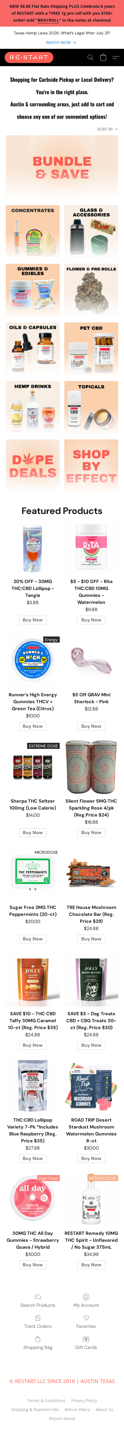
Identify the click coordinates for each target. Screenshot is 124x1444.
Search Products (37, 1305)
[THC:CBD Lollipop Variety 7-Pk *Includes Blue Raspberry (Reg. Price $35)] (33, 1086)
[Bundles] (62, 168)
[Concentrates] (33, 232)
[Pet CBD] (91, 349)
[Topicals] (91, 408)
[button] (30, 57)
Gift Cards (86, 1347)
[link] (62, 42)
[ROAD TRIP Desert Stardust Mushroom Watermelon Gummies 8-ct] (91, 1086)
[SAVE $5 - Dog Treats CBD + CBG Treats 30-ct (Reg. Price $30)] (91, 980)
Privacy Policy (84, 1400)
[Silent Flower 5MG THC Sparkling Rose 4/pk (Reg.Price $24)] (91, 767)
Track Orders (38, 1326)
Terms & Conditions (46, 1400)
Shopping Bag (37, 1347)
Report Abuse (62, 1418)
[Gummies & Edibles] (33, 291)
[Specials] (33, 466)
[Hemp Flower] (91, 291)
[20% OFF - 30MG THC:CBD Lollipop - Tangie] (33, 547)
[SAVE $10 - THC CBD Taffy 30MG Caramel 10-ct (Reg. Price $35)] (33, 980)
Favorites (86, 1326)
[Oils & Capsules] (33, 349)
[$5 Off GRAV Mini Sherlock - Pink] (91, 661)
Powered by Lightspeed (62, 1429)
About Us (104, 1409)
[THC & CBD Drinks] (33, 408)
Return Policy (77, 1409)
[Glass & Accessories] (91, 232)
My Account (86, 1305)
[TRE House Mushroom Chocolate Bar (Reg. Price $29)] (91, 873)
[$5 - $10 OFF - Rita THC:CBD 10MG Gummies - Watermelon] (91, 547)
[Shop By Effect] (91, 466)
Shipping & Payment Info (35, 1409)
